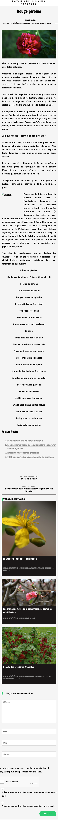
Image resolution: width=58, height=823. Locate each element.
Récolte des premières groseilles (23, 452)
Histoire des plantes (41, 23)
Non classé (30, 618)
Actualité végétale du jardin (16, 23)
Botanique (40, 568)
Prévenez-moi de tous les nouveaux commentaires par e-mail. (29, 794)
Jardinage (7, 678)
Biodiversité (31, 568)
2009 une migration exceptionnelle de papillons (30, 457)
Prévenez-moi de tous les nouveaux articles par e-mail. (28, 806)
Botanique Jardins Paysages (29, 2)
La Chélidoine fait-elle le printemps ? (25, 440)
